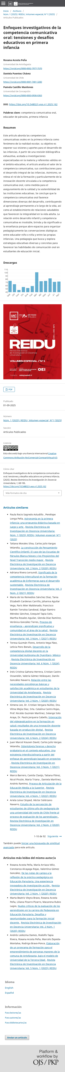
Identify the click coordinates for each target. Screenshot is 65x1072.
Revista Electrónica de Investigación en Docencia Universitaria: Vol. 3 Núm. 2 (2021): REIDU (36, 589)
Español (9, 992)
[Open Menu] (3, 3)
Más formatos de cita (16, 493)
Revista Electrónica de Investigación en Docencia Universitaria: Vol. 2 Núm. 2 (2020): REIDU (33, 564)
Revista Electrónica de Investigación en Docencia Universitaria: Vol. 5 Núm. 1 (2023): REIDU (33, 964)
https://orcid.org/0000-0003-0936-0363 (22, 95)
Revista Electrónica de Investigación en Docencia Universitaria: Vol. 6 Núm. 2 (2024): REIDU (33, 734)
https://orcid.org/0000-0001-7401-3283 (22, 81)
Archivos (17, 10)
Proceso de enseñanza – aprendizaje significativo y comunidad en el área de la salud (32, 626)
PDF (10, 389)
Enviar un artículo (17, 1037)
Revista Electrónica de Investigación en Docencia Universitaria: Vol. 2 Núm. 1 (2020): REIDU (33, 696)
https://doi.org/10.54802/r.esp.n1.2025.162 (33, 104)
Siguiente (53, 836)
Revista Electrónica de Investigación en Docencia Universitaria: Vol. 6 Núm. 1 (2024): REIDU (35, 663)
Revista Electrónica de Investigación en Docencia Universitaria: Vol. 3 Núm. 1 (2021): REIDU (34, 634)
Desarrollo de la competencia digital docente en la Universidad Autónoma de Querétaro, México (35, 651)
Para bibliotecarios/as (15, 1022)
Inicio (6, 10)
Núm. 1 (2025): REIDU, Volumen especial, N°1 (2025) (29, 14)
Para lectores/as (13, 1012)
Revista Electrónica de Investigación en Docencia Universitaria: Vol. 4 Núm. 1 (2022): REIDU (33, 792)
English (9, 987)
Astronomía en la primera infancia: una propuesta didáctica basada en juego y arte (35, 522)
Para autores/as (13, 1017)
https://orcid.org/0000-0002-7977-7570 (22, 68)
